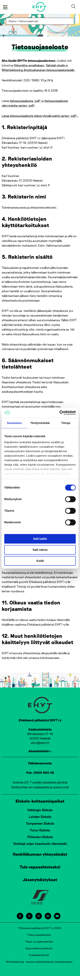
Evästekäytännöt (39, 955)
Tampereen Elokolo (40, 823)
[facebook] (20, 916)
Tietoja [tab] (65, 422)
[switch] (70, 499)
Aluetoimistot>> (40, 751)
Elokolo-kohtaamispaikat (40, 800)
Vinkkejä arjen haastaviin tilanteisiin (40, 843)
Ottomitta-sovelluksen (29, 65)
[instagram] (38, 916)
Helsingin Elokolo (40, 810)
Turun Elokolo (40, 830)
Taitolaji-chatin (56, 65)
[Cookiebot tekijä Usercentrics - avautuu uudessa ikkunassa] (59, 412)
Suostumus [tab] (14, 422)
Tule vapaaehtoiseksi (40, 866)
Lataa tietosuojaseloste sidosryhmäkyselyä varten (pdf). (40, 115)
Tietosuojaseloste (28, 21)
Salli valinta (40, 549)
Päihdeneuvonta (40, 763)
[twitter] (29, 916)
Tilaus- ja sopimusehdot (39, 941)
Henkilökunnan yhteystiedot (40, 854)
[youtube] (57, 916)
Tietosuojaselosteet (39, 934)
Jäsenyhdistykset (40, 879)
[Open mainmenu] (5, 7)
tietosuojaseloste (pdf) (25, 101)
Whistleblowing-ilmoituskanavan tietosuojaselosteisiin (38, 70)
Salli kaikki (40, 538)
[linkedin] (48, 916)
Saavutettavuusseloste (39, 948)
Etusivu (13, 21)
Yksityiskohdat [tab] (40, 422)
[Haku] (74, 7)
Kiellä (40, 560)
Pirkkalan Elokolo (40, 837)
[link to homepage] (40, 7)
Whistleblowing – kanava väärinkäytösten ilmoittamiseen (39, 961)
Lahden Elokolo (40, 817)
